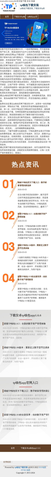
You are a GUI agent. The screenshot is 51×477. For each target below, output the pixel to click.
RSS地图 (42, 467)
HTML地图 (25, 470)
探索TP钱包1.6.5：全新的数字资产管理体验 (25, 323)
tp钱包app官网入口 (32, 17)
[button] (48, 34)
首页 (7, 17)
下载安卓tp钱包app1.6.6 (19, 17)
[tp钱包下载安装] (9, 8)
